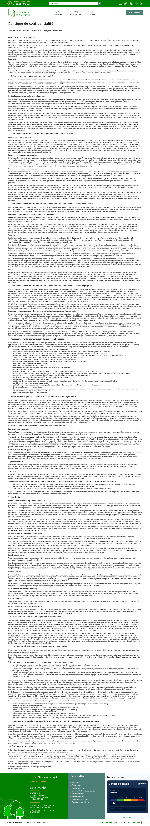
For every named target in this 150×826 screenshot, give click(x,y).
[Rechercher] (99, 3)
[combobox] (73, 3)
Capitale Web (135, 823)
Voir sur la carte (115, 809)
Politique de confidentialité (109, 823)
